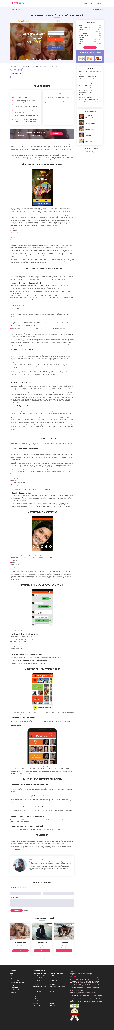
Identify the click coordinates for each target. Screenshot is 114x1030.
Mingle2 (51, 993)
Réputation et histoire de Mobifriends (88, 76)
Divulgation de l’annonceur (17, 985)
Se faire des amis (16, 77)
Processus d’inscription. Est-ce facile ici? (88, 81)
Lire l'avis (20, 947)
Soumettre (17, 910)
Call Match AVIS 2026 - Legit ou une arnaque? (90, 135)
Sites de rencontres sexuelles (57, 973)
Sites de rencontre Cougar (39, 986)
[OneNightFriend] (81, 58)
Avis (91, 3)
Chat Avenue (36, 993)
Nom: (12, 891)
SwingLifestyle (36, 996)
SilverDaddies (53, 991)
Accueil (85, 3)
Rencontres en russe (55, 975)
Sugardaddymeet (37, 1001)
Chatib (34, 998)
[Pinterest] (21, 69)
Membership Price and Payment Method (89, 99)
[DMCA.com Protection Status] (74, 1007)
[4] (23, 887)
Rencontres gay (53, 978)
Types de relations (15, 73)
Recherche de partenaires (85, 90)
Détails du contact (15, 980)
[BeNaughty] (98, 58)
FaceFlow (52, 1003)
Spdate (51, 1001)
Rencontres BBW (37, 984)
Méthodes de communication (86, 95)
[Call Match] (81, 134)
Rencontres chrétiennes (39, 978)
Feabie (51, 996)
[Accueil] (17, 3)
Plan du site (13, 992)
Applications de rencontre (39, 973)
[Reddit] (86, 151)
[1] (19, 887)
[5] (25, 887)
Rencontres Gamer (54, 989)
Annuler (26, 910)
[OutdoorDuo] (81, 141)
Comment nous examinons (17, 982)
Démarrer (56, 134)
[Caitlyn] (20, 865)
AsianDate (35, 1003)
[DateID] (81, 128)
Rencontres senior (37, 991)
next (44, 958)
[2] (20, 887)
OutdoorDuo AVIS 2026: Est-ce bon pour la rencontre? (90, 141)
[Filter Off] (81, 116)
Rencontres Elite (54, 980)
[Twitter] (18, 69)
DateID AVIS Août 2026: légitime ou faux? (89, 129)
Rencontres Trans (54, 984)
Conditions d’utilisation (16, 989)
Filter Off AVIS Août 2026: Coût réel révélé (90, 117)
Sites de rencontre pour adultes (57, 986)
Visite (90, 47)
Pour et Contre (82, 74)
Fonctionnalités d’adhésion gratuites (88, 102)
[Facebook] (11, 69)
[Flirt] (90, 58)
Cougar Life (52, 998)
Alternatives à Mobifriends (85, 97)
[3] (22, 887)
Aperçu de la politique (15, 987)
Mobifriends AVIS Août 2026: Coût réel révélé (90, 72)
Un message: (14, 897)
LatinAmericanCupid (38, 1005)
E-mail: (45, 891)
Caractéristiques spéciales (85, 88)
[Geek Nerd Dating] (81, 122)
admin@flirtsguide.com (77, 976)
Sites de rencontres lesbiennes (40, 989)
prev (39, 958)
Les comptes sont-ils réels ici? (86, 83)
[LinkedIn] (15, 69)
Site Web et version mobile (85, 85)
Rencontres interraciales (39, 975)
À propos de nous (14, 978)
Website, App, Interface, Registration (88, 78)
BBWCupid (52, 1005)
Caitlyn (31, 859)
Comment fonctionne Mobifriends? (87, 92)
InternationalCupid (37, 1008)
